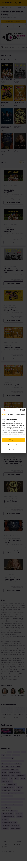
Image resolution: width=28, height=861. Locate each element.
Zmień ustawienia (12, 444)
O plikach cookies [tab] (20, 414)
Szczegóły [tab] (11, 414)
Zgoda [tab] (3, 414)
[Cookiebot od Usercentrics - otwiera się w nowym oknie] (19, 410)
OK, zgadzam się (13, 439)
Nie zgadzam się (13, 449)
